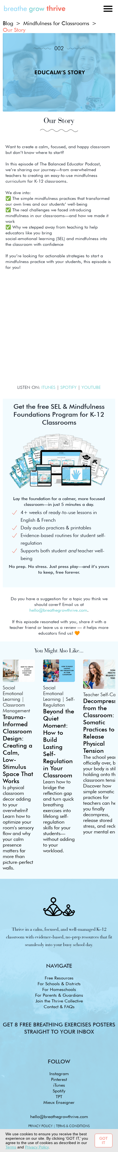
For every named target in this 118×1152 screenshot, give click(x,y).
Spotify (59, 1090)
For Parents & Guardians (59, 995)
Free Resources (59, 978)
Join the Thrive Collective (59, 1001)
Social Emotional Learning (13, 693)
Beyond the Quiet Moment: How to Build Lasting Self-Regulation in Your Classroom (58, 743)
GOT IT (103, 1140)
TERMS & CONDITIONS (73, 1126)
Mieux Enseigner (59, 1102)
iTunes (59, 1085)
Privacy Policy (37, 1147)
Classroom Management (16, 707)
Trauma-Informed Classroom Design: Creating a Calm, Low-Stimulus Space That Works (18, 748)
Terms (10, 1147)
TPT (59, 1096)
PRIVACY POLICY (40, 1126)
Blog (8, 23)
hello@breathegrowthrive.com (59, 1116)
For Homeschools (59, 989)
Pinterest (59, 1079)
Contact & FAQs (59, 1006)
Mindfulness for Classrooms (56, 23)
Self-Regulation (59, 702)
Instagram (59, 1073)
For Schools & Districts (59, 983)
